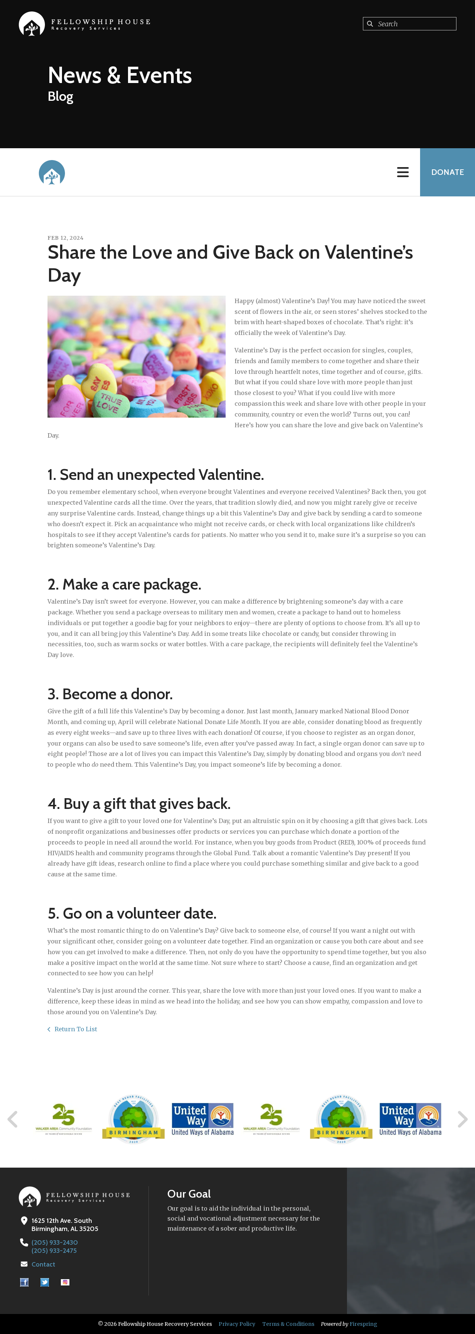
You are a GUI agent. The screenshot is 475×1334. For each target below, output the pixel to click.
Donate (447, 172)
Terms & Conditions (288, 1324)
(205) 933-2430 (55, 1242)
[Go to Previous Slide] (13, 1119)
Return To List (75, 1029)
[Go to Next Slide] (462, 1119)
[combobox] (409, 23)
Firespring (363, 1324)
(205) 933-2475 (54, 1251)
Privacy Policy (237, 1324)
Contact (43, 1264)
